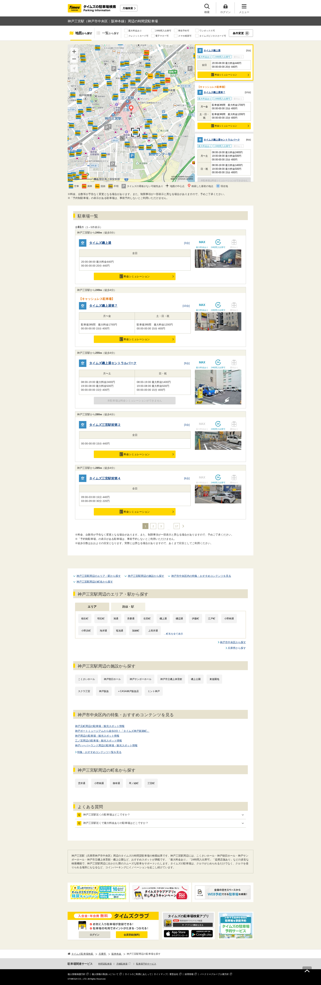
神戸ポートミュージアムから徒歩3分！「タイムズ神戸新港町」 (112, 730)
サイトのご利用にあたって (138, 974)
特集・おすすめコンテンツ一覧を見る (99, 752)
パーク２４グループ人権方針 (214, 974)
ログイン (94, 934)
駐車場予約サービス (146, 964)
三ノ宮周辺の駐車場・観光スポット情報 (98, 740)
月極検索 (128, 8)
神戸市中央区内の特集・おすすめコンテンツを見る (201, 575)
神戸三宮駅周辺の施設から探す (146, 575)
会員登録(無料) (132, 934)
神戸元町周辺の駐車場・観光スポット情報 (99, 726)
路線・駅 (128, 606)
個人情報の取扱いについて (105, 974)
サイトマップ (160, 974)
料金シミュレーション (226, 74)
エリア (92, 606)
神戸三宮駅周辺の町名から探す (95, 581)
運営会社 (173, 974)
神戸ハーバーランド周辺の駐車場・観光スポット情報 (106, 745)
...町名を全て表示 (173, 633)
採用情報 (189, 974)
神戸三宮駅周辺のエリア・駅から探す (99, 575)
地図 (83, 33)
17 (176, 526)
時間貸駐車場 (105, 964)
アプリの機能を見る (194, 925)
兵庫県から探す (237, 648)
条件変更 (240, 33)
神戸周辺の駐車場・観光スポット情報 (97, 735)
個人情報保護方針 (76, 974)
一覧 (110, 33)
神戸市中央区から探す (233, 642)
